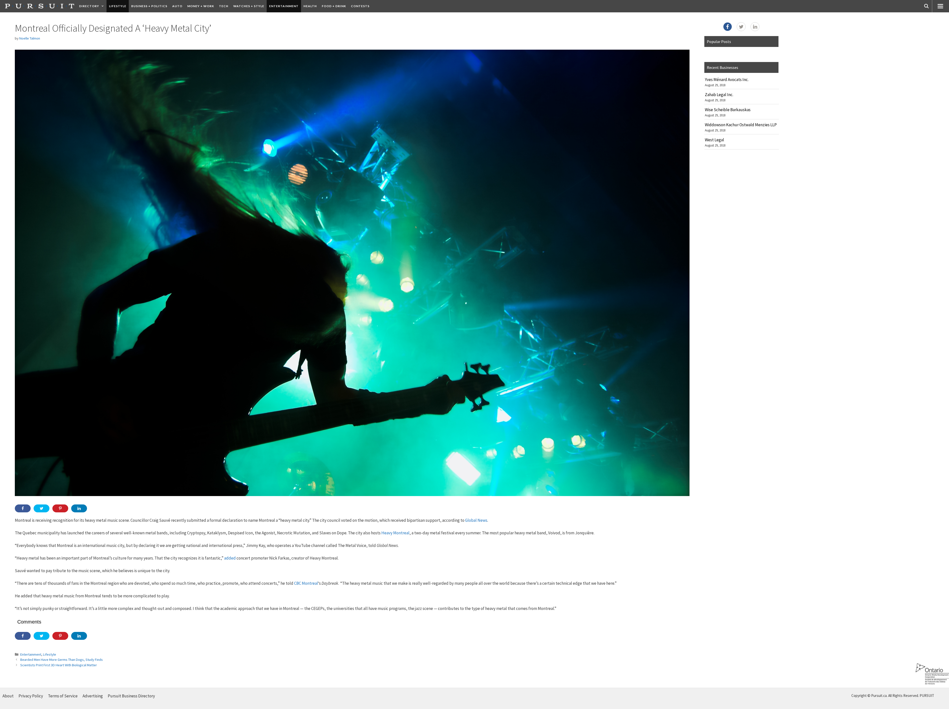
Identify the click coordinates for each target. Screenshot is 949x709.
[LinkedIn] (755, 26)
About (8, 696)
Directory (89, 6)
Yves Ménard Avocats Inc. (727, 79)
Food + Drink (334, 6)
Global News (476, 520)
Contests (360, 6)
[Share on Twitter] (41, 508)
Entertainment (284, 6)
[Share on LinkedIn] (79, 508)
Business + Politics (149, 6)
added (230, 558)
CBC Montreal (306, 583)
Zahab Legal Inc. (719, 94)
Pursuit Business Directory (131, 696)
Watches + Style (248, 6)
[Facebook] (727, 26)
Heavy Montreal (395, 533)
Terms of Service (63, 696)
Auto (177, 6)
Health (310, 6)
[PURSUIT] (39, 6)
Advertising (93, 696)
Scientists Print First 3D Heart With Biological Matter (58, 665)
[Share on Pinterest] (60, 508)
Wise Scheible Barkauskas (728, 109)
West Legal (714, 140)
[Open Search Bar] (926, 6)
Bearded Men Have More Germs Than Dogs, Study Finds (61, 659)
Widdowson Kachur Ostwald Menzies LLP (741, 124)
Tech (223, 6)
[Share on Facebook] (23, 508)
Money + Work (200, 6)
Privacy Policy (31, 696)
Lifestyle (117, 6)
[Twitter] (741, 26)
